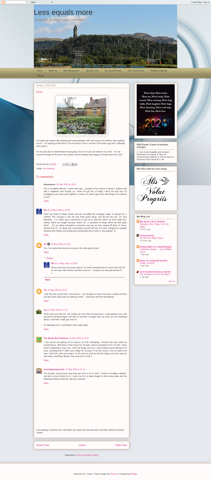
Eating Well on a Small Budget (156, 246)
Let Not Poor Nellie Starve (151, 238)
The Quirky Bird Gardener (56, 338)
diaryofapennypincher (54, 369)
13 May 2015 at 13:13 (79, 338)
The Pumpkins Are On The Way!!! (155, 274)
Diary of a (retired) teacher (153, 260)
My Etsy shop (92, 70)
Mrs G (46, 210)
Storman (114, 474)
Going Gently (147, 235)
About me (53, 70)
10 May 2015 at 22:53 (60, 244)
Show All (172, 281)
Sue (45, 310)
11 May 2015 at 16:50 (67, 263)
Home (39, 70)
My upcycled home (113, 70)
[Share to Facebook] (72, 164)
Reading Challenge (158, 70)
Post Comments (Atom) (87, 455)
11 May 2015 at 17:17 (58, 310)
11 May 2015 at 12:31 (57, 290)
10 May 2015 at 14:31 (66, 184)
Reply (46, 201)
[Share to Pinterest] (75, 164)
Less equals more (63, 12)
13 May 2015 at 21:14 (75, 369)
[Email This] (64, 164)
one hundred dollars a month (155, 271)
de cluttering (48, 168)
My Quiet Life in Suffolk (152, 221)
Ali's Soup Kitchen (136, 70)
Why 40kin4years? (71, 70)
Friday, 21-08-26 (147, 263)
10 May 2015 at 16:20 (60, 210)
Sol (45, 290)
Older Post (121, 445)
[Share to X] (70, 164)
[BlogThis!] (67, 164)
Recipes (40, 76)
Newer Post (42, 445)
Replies (50, 258)
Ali (45, 244)
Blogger (133, 474)
